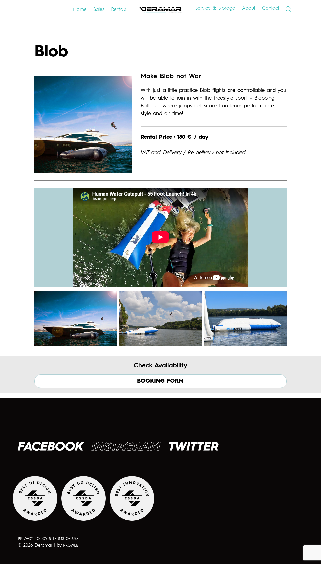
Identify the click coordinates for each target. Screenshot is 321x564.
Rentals (118, 9)
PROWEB (70, 546)
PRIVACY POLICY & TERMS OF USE (48, 539)
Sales (98, 9)
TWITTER (194, 447)
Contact (270, 8)
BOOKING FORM (160, 381)
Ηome (80, 9)
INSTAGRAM (126, 447)
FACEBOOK (51, 447)
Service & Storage (215, 8)
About (248, 8)
